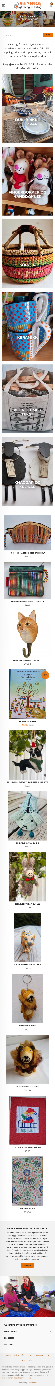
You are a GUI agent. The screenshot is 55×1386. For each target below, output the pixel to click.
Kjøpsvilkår (19, 1355)
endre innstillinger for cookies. (20, 1378)
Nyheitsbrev (27, 1361)
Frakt (8, 1355)
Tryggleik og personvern (38, 1355)
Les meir (27, 1265)
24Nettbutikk (32, 1382)
